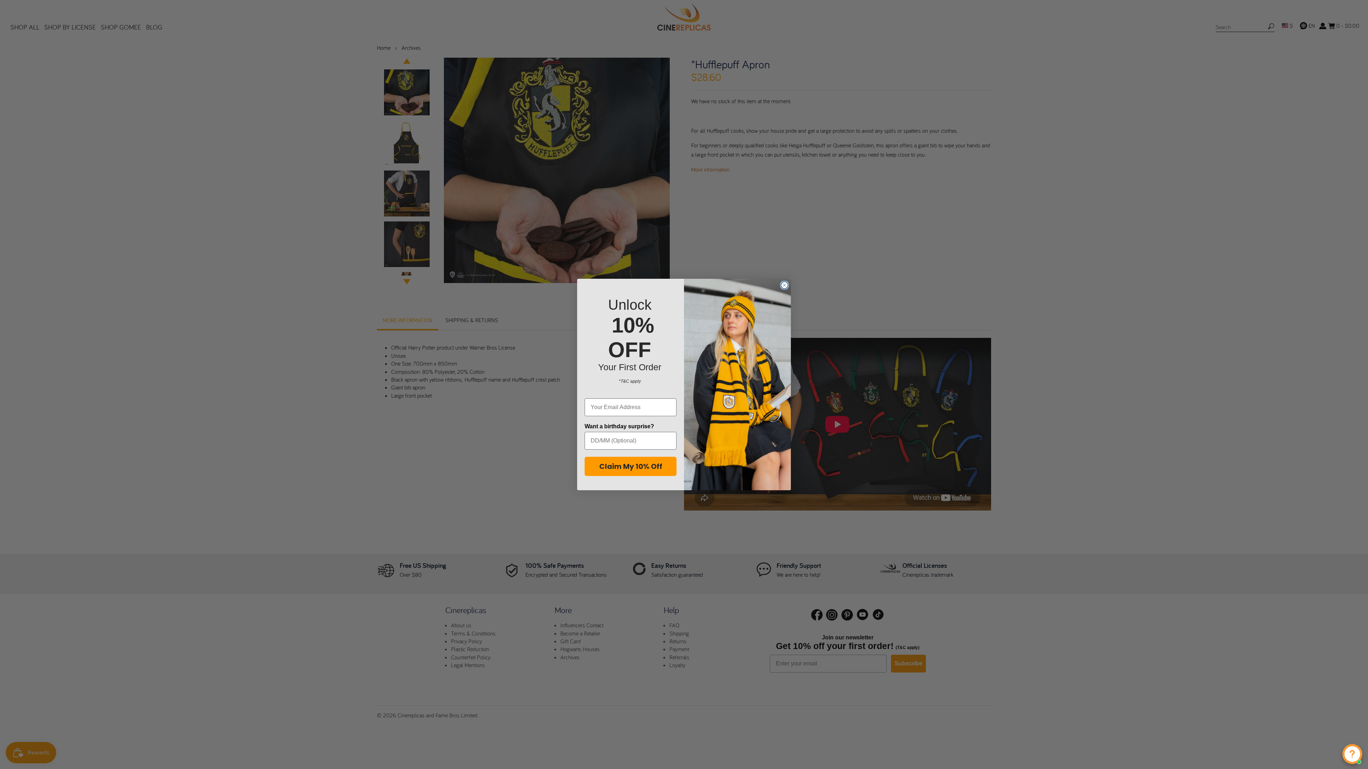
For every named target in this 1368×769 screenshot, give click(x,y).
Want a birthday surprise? (619, 426)
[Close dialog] (784, 285)
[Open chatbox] (1352, 754)
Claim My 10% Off (630, 466)
